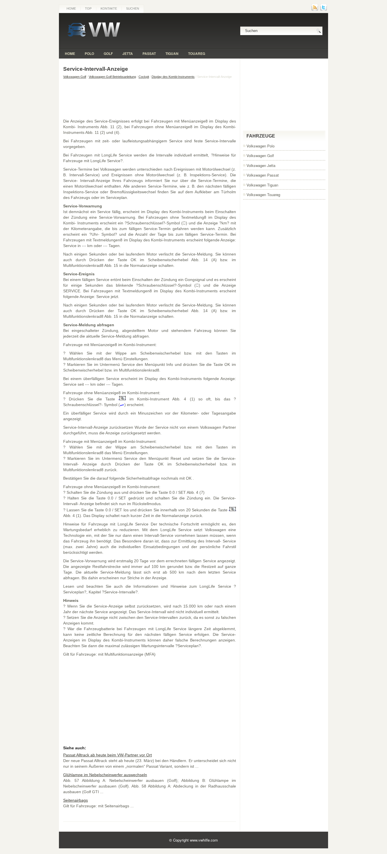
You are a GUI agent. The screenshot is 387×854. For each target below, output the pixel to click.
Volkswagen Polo (260, 146)
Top (88, 8)
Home (71, 8)
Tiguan (171, 53)
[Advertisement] (149, 98)
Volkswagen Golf (74, 76)
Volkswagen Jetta (260, 165)
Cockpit (144, 76)
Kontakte (109, 8)
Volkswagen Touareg (263, 194)
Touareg (196, 53)
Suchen (132, 8)
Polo (89, 53)
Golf (108, 53)
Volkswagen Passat (262, 175)
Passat (149, 53)
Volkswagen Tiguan (262, 185)
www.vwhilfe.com (204, 840)
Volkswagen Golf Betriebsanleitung (112, 76)
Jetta (127, 53)
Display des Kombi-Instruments (173, 76)
